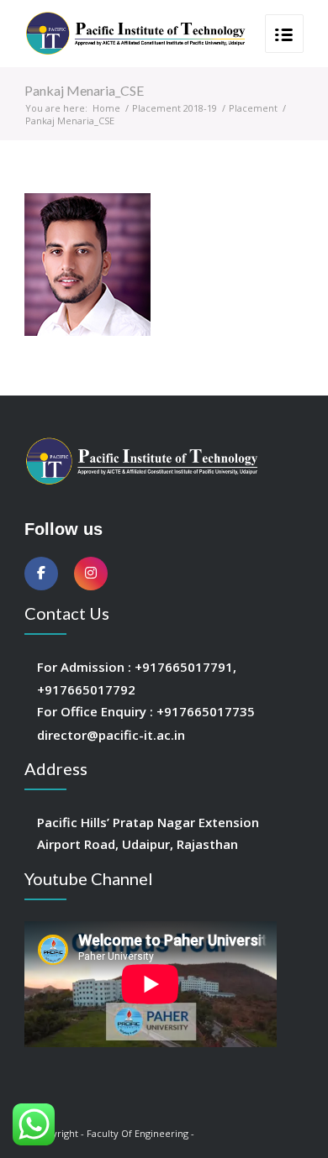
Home (106, 108)
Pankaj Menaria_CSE (84, 90)
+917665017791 (184, 666)
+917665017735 (205, 711)
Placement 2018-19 (174, 108)
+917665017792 (86, 689)
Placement (253, 108)
